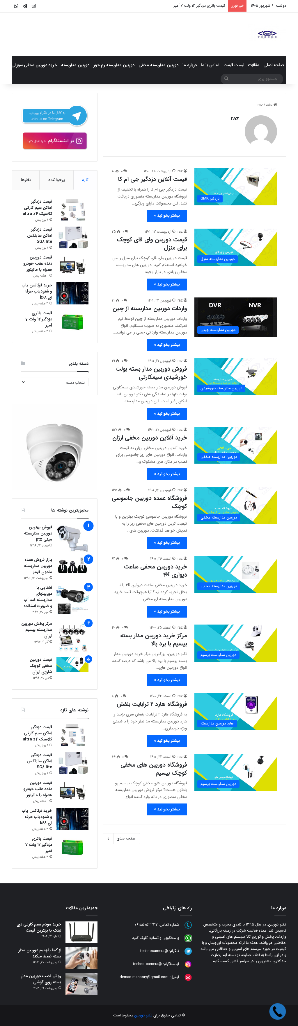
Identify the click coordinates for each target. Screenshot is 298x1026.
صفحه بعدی (126, 838)
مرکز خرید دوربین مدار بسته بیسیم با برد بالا (153, 639)
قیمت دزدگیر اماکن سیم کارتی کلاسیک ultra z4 (37, 207)
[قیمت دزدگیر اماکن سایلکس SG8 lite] (72, 237)
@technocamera (154, 951)
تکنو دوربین (143, 1015)
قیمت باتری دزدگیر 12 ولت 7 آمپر (38, 319)
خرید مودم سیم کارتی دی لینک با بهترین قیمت (39, 927)
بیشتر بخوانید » (167, 215)
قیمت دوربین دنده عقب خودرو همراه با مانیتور (37, 263)
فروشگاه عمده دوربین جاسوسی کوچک (149, 502)
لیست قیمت (234, 65)
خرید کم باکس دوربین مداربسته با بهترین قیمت (188, 6)
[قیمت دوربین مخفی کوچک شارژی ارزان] (72, 664)
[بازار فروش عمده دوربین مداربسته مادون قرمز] (72, 565)
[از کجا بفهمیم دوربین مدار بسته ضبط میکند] (81, 958)
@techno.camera (147, 964)
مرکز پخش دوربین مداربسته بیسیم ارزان (36, 629)
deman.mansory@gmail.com (144, 977)
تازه (85, 179)
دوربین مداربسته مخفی (158, 65)
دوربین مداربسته (75, 65)
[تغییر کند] (267, 34)
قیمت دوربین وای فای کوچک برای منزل (152, 243)
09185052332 (146, 925)
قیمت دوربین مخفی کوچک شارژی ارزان (40, 666)
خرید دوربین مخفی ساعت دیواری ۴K (155, 570)
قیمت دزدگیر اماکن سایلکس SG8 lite (39, 235)
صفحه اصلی (273, 65)
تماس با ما (210, 65)
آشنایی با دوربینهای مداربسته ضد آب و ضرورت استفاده (38, 596)
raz (235, 119)
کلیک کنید (140, 938)
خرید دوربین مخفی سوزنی (34, 65)
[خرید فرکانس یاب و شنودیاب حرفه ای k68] (72, 293)
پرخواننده (56, 179)
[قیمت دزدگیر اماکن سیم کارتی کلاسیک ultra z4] (72, 209)
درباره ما (189, 65)
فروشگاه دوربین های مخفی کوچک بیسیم (153, 768)
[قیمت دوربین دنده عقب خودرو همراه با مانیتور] (72, 265)
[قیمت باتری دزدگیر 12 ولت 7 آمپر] (72, 321)
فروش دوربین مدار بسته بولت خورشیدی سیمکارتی (151, 372)
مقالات (253, 65)
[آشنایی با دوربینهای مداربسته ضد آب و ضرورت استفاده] (72, 601)
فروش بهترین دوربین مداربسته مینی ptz (38, 533)
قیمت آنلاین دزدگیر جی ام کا (152, 179)
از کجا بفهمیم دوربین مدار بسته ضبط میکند (39, 953)
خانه (270, 105)
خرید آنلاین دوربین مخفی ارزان (149, 437)
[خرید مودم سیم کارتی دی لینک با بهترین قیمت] (81, 932)
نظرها (26, 179)
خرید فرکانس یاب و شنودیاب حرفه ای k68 (37, 291)
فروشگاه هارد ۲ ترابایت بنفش (152, 703)
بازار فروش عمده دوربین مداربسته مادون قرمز (38, 566)
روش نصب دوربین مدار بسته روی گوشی (41, 979)
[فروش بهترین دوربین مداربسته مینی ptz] (72, 538)
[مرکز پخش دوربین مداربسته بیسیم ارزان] (72, 637)
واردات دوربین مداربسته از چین (150, 308)
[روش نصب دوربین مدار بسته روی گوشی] (81, 984)
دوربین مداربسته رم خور (113, 65)
